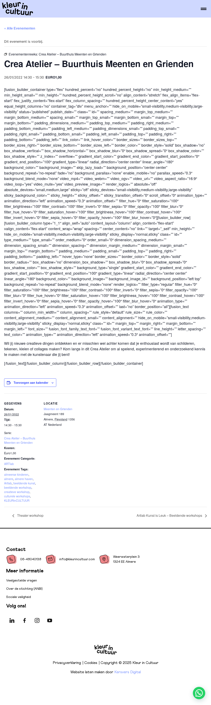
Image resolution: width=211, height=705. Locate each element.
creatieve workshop (16, 492)
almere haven (24, 479)
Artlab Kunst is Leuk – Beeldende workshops (170, 515)
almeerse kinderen (16, 474)
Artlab (8, 483)
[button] (199, 693)
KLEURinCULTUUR (16, 500)
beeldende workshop (17, 487)
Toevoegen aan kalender (31, 382)
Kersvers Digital (127, 672)
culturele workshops (17, 496)
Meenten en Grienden (58, 409)
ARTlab (9, 464)
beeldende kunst (24, 483)
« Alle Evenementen (19, 28)
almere (8, 479)
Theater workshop (29, 515)
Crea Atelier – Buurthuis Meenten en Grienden (19, 440)
